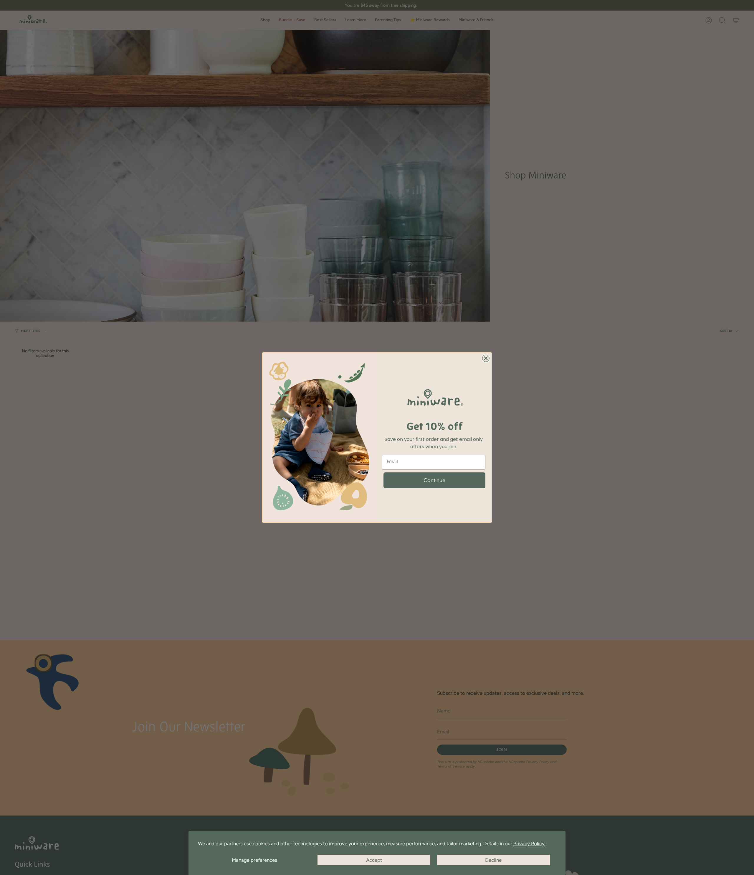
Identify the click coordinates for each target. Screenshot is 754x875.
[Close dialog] (486, 358)
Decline (493, 860)
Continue (434, 480)
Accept (374, 860)
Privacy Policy (529, 843)
